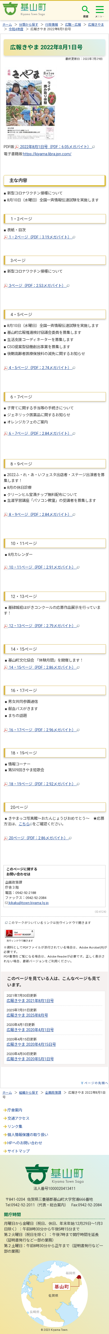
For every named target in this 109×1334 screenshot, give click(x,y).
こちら (24, 824)
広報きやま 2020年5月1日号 (30, 1059)
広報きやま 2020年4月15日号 (31, 1044)
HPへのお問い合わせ (24, 1143)
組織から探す (28, 1092)
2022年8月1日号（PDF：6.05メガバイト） (55, 147)
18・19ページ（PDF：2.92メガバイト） (42, 784)
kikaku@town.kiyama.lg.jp (28, 903)
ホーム (7, 24)
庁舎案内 (14, 1110)
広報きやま (96, 24)
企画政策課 (53, 1092)
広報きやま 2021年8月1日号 (30, 1001)
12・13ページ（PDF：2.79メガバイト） (42, 626)
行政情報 (51, 24)
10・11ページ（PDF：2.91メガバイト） (42, 567)
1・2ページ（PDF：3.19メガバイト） (40, 237)
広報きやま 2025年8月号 (27, 1015)
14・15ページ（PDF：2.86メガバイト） (42, 667)
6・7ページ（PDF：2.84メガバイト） (40, 433)
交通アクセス (18, 1118)
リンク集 (14, 1126)
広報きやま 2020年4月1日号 (30, 1030)
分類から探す (28, 24)
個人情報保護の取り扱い (27, 1135)
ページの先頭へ (96, 1083)
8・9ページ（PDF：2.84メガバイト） (40, 514)
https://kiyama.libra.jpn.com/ (47, 154)
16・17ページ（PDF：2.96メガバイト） (42, 730)
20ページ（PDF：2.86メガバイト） (38, 838)
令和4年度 (16, 29)
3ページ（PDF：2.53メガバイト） (37, 285)
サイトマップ (18, 1151)
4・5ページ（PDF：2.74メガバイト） (40, 368)
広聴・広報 (73, 24)
